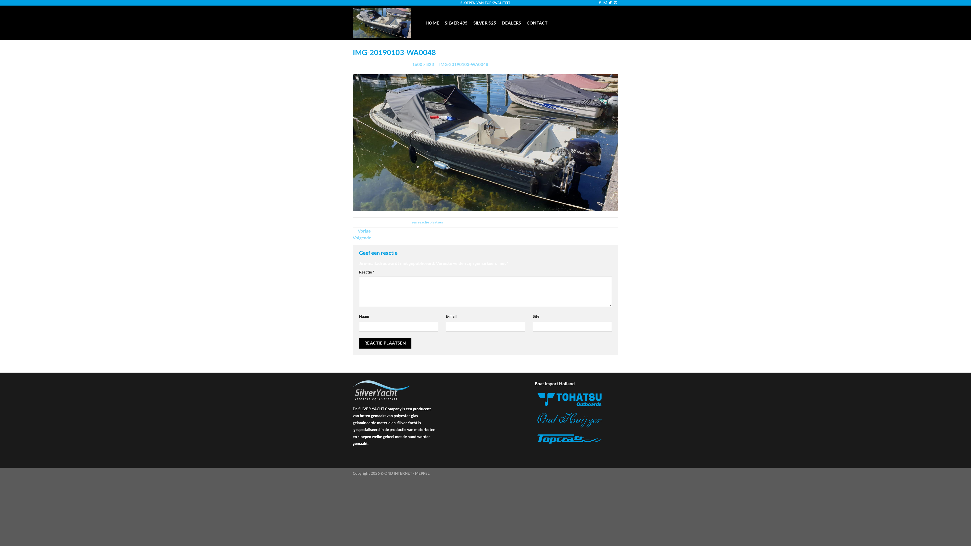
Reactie (366, 272)
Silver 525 (484, 23)
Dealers (511, 23)
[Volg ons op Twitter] (610, 3)
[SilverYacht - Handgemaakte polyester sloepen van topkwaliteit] (385, 23)
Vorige (362, 231)
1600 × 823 (423, 64)
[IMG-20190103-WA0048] (485, 142)
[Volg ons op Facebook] (600, 3)
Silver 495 (456, 23)
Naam (364, 316)
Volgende (364, 237)
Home (432, 23)
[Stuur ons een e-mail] (615, 3)
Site (536, 316)
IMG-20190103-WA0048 (463, 64)
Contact (537, 23)
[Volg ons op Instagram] (605, 3)
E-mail (451, 316)
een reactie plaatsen (427, 222)
